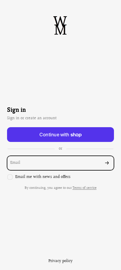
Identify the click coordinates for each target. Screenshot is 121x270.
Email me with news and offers (42, 177)
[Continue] (107, 163)
